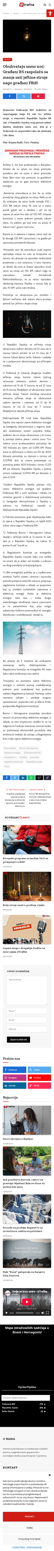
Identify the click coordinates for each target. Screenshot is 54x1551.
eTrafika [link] (23, 757)
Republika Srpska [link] (34, 762)
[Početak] (6, 1312)
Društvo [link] (7, 59)
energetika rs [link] (10, 757)
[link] (50, 13)
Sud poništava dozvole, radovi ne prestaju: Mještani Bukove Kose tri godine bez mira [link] (24, 1183)
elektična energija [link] (12, 753)
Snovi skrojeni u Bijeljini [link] (18, 1138)
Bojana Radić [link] (10, 748)
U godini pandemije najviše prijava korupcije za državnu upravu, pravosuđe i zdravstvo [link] (15, 800)
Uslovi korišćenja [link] (34, 1547)
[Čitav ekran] (47, 1312)
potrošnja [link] (34, 757)
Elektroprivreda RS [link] (32, 753)
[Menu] (5, 4)
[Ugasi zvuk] (42, 1312)
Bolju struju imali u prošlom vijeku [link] (23, 905)
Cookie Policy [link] (18, 1547)
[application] (27, 1302)
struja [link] (6, 766)
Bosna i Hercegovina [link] (29, 748)
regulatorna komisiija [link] (13, 762)
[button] (49, 1475)
